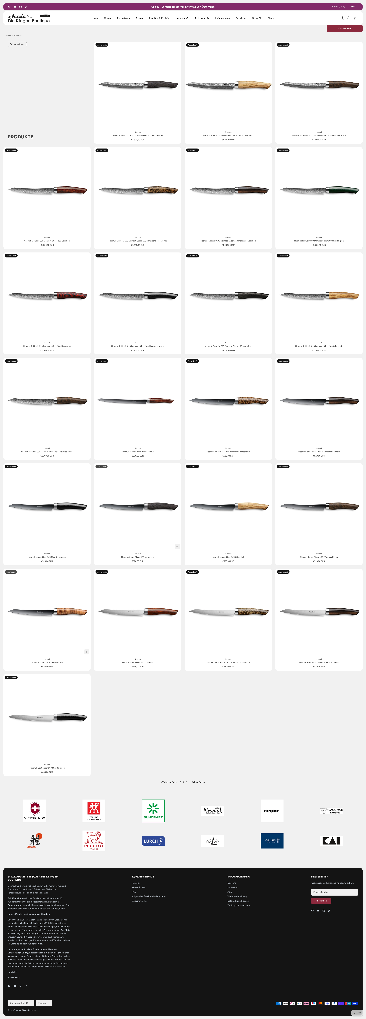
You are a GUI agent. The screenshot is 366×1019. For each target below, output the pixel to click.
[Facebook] (9, 6)
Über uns (231, 882)
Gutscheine (241, 18)
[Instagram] (20, 6)
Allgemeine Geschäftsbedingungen (149, 896)
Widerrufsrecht (139, 900)
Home (95, 18)
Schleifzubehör (201, 18)
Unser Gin (257, 18)
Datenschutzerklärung (238, 900)
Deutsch (352, 7)
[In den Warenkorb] (177, 546)
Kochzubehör (182, 18)
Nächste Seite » (198, 782)
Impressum (232, 887)
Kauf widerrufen (344, 28)
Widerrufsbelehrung (237, 896)
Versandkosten (139, 887)
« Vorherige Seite (169, 782)
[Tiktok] (26, 6)
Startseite (7, 35)
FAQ (134, 891)
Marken (108, 18)
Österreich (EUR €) (338, 7)
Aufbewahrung (222, 18)
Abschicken (321, 900)
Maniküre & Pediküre (159, 18)
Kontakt (135, 882)
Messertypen (123, 18)
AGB (229, 891)
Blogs (270, 18)
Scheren (140, 18)
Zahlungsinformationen (238, 905)
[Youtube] (15, 6)
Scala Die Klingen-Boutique (24, 1010)
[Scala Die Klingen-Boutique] (29, 18)
